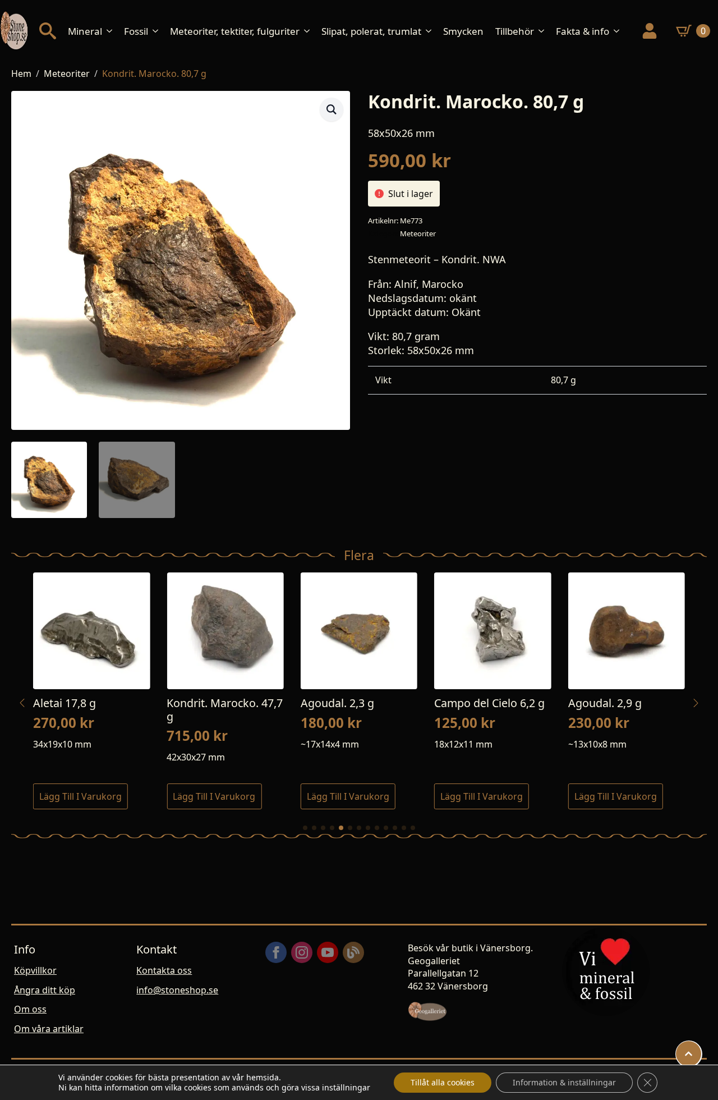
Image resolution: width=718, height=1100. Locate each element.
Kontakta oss (164, 970)
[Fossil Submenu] (158, 31)
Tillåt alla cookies (443, 1082)
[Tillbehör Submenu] (544, 31)
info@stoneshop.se (177, 990)
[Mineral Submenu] (112, 31)
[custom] (353, 952)
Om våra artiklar (49, 1029)
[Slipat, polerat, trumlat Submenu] (432, 31)
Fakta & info (582, 31)
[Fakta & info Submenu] (619, 31)
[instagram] (301, 952)
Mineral (85, 31)
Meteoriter (67, 73)
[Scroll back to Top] (688, 1053)
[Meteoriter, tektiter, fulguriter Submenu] (310, 31)
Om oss (30, 1009)
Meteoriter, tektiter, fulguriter (235, 31)
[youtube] (327, 952)
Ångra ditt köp (44, 990)
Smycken (463, 31)
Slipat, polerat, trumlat (371, 31)
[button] (331, 109)
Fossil (136, 31)
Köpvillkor (35, 970)
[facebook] (276, 952)
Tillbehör (514, 31)
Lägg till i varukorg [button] (80, 796)
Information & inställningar (564, 1082)
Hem (21, 73)
